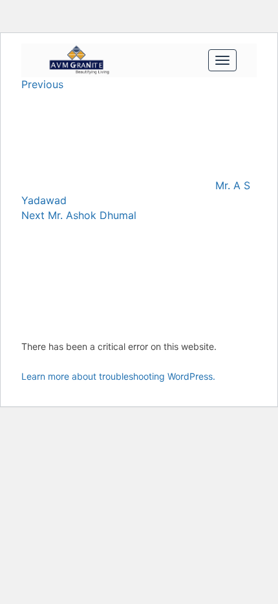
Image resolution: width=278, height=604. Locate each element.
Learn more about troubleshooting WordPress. (118, 376)
